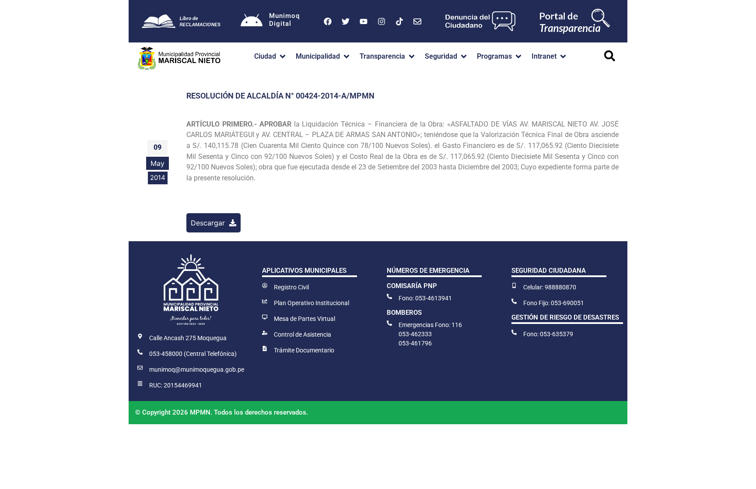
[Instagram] (381, 21)
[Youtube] (363, 21)
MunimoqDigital (284, 20)
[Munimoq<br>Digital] (251, 21)
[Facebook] (328, 21)
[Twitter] (346, 21)
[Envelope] (417, 21)
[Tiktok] (399, 21)
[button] (270, 56)
